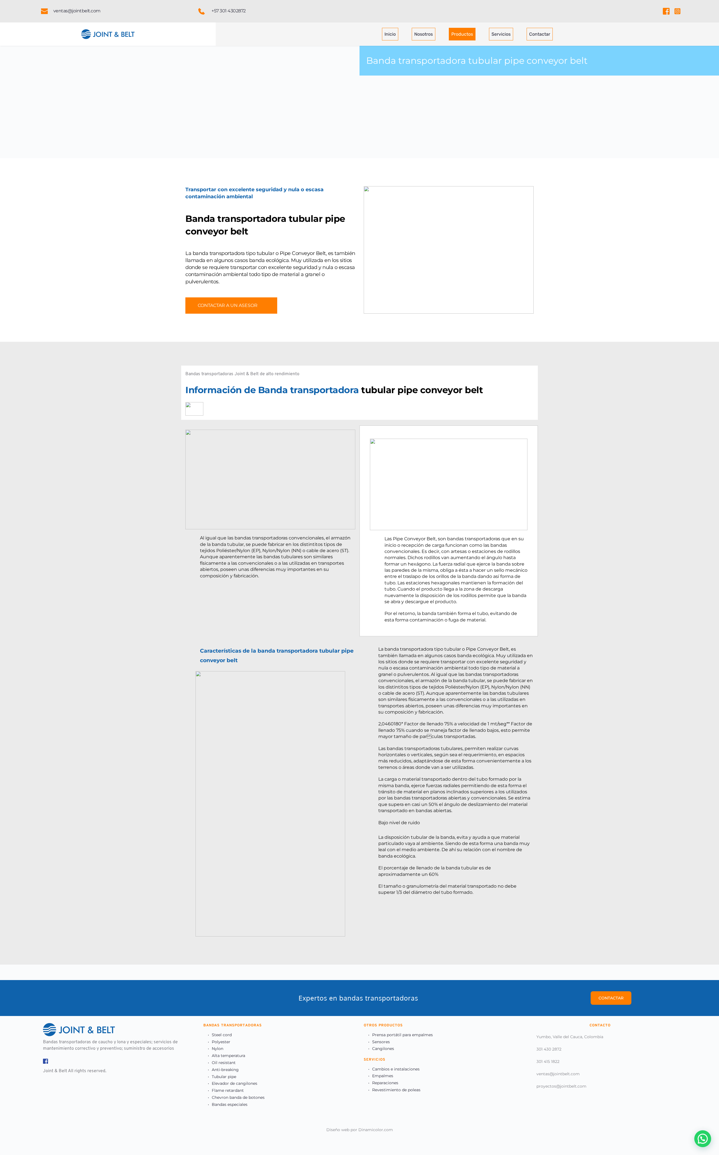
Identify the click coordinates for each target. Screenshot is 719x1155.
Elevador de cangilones (234, 1083)
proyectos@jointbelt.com (561, 1086)
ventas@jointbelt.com (558, 1073)
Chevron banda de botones (238, 1097)
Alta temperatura (228, 1055)
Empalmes (382, 1075)
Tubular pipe (224, 1076)
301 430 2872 (548, 1049)
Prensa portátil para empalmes (402, 1034)
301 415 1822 (547, 1061)
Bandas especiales (229, 1104)
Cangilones (383, 1048)
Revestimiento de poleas (396, 1089)
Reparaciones (385, 1082)
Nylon (217, 1048)
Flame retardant (228, 1090)
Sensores (381, 1041)
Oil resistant (224, 1062)
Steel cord (222, 1034)
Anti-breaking (225, 1069)
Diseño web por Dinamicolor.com (359, 1129)
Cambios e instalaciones (396, 1069)
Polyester (221, 1041)
